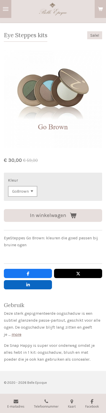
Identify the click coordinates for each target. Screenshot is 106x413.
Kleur (13, 180)
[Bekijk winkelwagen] (100, 9)
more (16, 334)
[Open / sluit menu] (5, 9)
